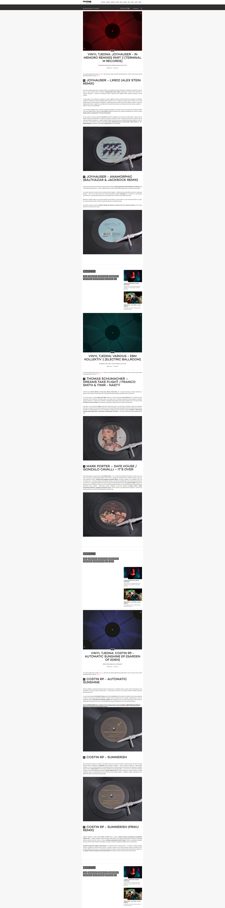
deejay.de (101, 74)
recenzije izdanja (103, 276)
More (139, 2)
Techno (111, 561)
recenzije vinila (114, 276)
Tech (129, 2)
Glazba (108, 2)
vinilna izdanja (88, 278)
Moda (132, 2)
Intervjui (113, 2)
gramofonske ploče (99, 278)
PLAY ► (98, 75)
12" (115, 278)
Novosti (103, 2)
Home (85, 276)
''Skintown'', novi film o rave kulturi (89, 8)
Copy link (87, 271)
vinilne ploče (109, 278)
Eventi (117, 2)
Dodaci (125, 2)
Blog (121, 2)
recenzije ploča (93, 276)
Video (136, 2)
